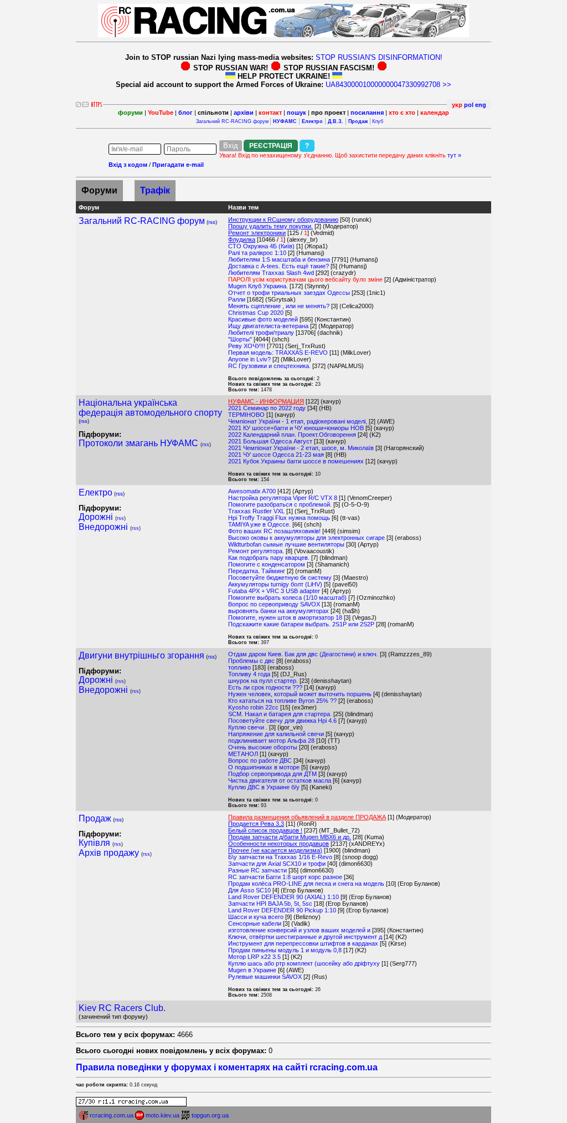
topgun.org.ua (210, 1115)
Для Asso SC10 (249, 890)
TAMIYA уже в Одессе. (259, 524)
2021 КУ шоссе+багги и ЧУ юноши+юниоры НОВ (296, 428)
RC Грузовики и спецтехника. (269, 366)
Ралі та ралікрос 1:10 (257, 252)
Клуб (377, 121)
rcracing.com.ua (111, 1115)
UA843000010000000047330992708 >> (388, 84)
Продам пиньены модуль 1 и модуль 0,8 (285, 950)
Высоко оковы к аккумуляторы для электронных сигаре (306, 537)
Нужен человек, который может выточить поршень (300, 694)
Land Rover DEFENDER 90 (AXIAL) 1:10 (283, 897)
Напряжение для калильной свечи (276, 734)
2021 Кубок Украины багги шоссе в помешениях (296, 461)
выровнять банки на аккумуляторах (278, 611)
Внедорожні (103, 527)
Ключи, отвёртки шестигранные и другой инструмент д (305, 936)
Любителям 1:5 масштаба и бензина (279, 259)
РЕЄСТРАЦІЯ (270, 146)
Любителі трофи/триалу (261, 332)
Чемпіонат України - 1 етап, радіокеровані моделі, (298, 421)
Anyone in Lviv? (249, 359)
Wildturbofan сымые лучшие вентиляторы (286, 544)
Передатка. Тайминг (256, 571)
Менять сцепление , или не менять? (278, 306)
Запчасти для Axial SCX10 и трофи (277, 863)
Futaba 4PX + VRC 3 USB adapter (274, 591)
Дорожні (96, 517)
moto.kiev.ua (162, 1115)
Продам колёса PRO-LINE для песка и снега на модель (306, 883)
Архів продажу (109, 852)
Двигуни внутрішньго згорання (141, 655)
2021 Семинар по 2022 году (267, 408)
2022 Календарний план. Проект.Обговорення (292, 434)
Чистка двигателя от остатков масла (279, 780)
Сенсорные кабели (254, 923)
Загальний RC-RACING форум (232, 121)
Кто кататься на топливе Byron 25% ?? (282, 700)
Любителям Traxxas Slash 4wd (271, 272)
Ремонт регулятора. (256, 551)
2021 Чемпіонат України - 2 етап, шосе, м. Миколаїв (301, 448)
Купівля (94, 843)
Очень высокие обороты (262, 747)
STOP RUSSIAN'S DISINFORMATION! (379, 57)
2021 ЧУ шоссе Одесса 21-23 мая (276, 454)
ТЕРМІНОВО (246, 414)
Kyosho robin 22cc (253, 707)
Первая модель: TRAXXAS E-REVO (278, 352)
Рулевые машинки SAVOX (265, 976)
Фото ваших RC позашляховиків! (274, 531)
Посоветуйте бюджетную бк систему (280, 577)
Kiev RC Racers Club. (122, 1008)
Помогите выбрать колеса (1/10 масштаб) (287, 597)
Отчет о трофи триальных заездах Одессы (289, 292)
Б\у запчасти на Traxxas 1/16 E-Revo (280, 857)
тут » (454, 155)
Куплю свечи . (247, 727)
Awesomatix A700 (252, 491)
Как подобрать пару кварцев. (269, 557)
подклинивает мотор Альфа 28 (271, 740)
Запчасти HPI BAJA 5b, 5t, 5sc (270, 903)
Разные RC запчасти (257, 870)
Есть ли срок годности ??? (265, 687)
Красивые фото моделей (263, 319)
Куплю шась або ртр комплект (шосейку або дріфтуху (305, 963)
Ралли (236, 299)
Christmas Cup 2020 (256, 312)
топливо (239, 667)
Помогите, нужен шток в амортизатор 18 (285, 617)
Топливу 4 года (249, 674)
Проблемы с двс (251, 660)
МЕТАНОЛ (243, 754)
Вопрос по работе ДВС (260, 760)
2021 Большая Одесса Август (270, 441)
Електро (95, 492)
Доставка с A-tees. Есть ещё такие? (278, 266)
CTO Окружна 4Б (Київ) (261, 246)
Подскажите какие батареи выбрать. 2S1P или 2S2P (301, 624)
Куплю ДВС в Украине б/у (264, 787)
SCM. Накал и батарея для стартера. (280, 714)
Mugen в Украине (252, 970)
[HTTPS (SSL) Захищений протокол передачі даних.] (96, 104)
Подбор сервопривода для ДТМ (272, 773)
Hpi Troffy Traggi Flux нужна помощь (279, 517)
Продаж (95, 818)
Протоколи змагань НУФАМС (138, 443)
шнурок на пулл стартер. (263, 680)
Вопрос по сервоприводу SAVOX (274, 604)
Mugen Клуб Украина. (258, 286)
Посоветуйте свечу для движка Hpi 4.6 (282, 720)
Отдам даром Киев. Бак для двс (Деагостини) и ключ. (303, 654)
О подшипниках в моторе (264, 767)
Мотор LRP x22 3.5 (254, 956)
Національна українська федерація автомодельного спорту (150, 407)
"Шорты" (240, 339)
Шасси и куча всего (256, 916)
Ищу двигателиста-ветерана (268, 326)
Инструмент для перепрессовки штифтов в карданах (303, 943)
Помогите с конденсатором (266, 564)
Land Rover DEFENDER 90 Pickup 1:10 (282, 910)
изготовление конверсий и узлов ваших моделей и (299, 930)
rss (211, 222)
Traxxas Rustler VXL (256, 511)
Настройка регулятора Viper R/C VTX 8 (282, 497)
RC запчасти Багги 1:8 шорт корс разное (285, 877)
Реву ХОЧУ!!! (246, 346)
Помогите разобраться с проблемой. (280, 504)
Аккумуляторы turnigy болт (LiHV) (275, 584)
